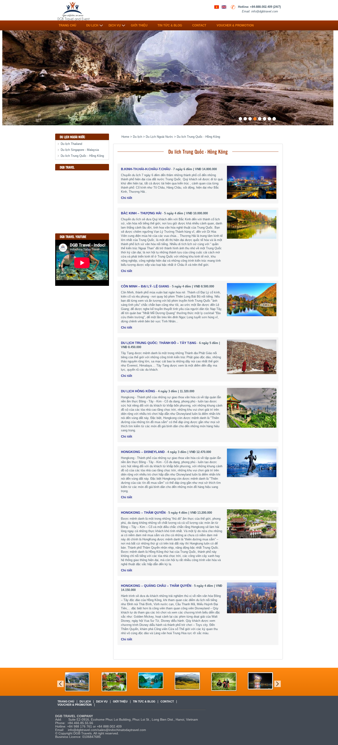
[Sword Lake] (114, 681)
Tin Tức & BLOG (170, 24)
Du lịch (92, 24)
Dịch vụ (115, 24)
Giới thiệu (139, 24)
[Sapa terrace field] (187, 680)
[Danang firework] (260, 680)
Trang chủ (67, 24)
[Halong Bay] (151, 680)
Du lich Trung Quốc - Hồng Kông (82, 156)
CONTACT (199, 24)
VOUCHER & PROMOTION (235, 24)
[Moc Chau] (224, 681)
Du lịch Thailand (71, 144)
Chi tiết (126, 198)
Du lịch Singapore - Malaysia (80, 150)
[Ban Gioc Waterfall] (77, 681)
